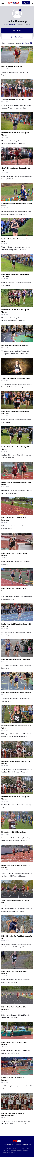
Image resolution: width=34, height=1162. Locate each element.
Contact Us (8, 1148)
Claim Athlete (17, 30)
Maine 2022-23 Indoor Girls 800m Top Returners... (16, 693)
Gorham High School (9, 24)
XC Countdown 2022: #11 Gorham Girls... (13, 832)
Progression (11, 43)
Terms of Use (25, 1148)
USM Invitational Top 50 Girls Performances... (15, 345)
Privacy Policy (16, 1148)
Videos (19, 43)
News (28, 43)
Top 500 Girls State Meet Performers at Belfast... (16, 378)
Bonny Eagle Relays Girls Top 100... (12, 66)
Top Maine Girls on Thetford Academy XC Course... (17, 99)
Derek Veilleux (27, 1144)
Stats (3, 43)
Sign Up (26, 3)
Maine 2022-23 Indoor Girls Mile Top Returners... (16, 659)
